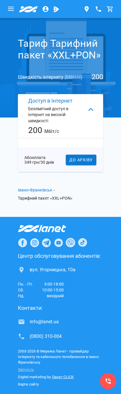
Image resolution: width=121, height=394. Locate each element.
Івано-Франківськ (35, 190)
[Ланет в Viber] (70, 242)
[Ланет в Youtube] (58, 242)
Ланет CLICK (63, 377)
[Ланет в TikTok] (82, 242)
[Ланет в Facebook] (22, 242)
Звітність (26, 369)
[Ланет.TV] (56, 9)
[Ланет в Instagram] (34, 242)
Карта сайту (28, 384)
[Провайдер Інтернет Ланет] (49, 228)
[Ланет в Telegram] (46, 242)
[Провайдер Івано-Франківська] (28, 9)
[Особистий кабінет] (45, 9)
